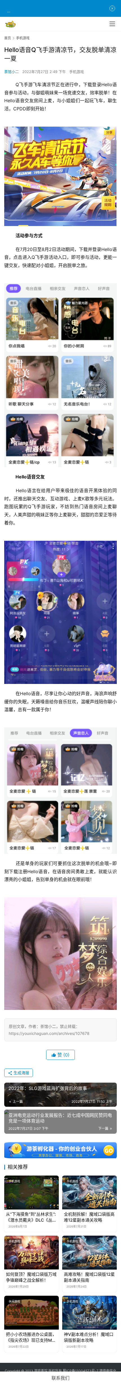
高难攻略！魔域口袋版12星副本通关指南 (89, 1277)
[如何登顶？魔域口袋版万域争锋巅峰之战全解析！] (31, 1253)
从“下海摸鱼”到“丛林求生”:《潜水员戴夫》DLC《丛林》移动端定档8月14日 (31, 1217)
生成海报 (20, 1072)
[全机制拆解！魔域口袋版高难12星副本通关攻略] (89, 1193)
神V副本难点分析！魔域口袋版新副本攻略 (88, 1337)
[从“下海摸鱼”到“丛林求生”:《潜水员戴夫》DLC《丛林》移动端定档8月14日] (31, 1193)
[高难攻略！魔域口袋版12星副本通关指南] (89, 1253)
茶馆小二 (11, 71)
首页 (7, 38)
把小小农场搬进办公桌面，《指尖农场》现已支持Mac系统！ (31, 1337)
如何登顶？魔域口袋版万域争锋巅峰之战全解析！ (31, 1277)
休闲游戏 (14, 1301)
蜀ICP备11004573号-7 (80, 1371)
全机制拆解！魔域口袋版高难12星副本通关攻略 (89, 1217)
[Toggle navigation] (112, 24)
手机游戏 (76, 71)
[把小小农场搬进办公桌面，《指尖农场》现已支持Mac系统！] (31, 1313)
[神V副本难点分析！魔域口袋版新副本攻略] (89, 1313)
